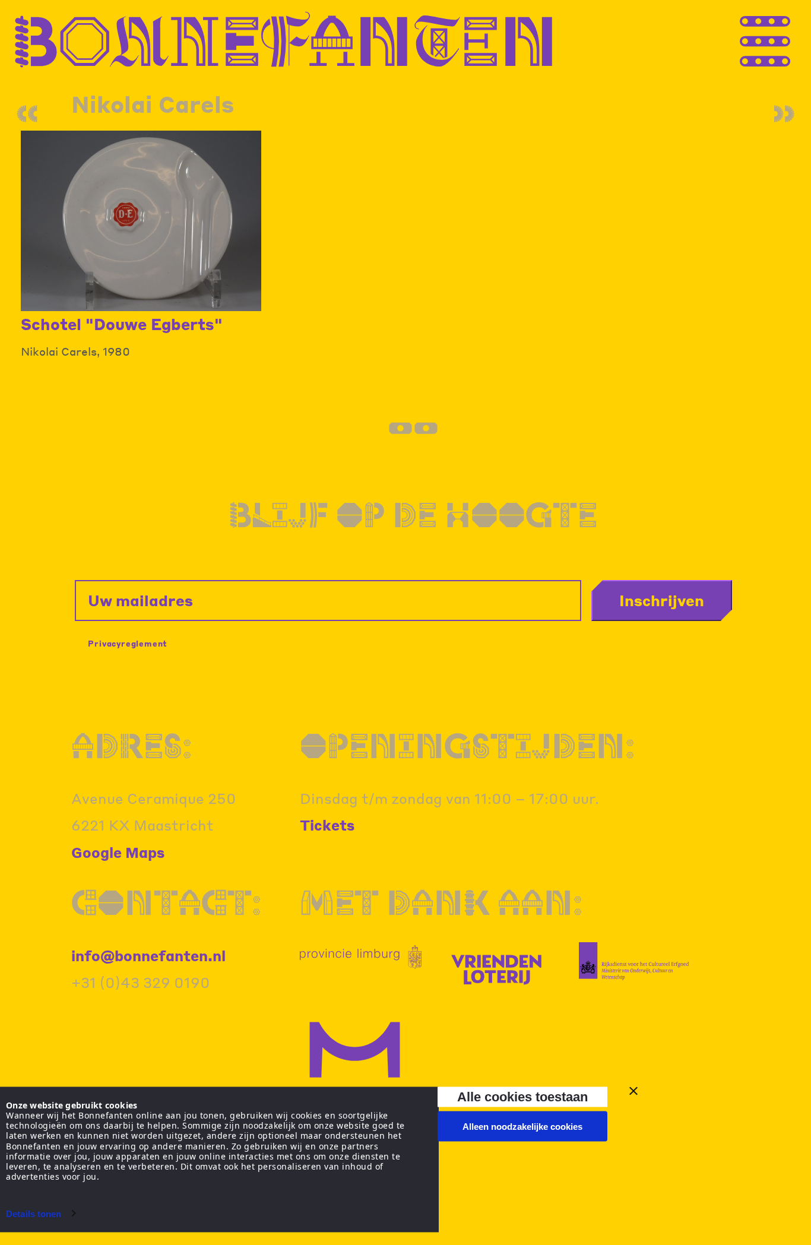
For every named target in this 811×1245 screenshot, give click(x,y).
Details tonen (33, 1213)
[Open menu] (787, 40)
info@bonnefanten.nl (148, 955)
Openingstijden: (467, 745)
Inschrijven (661, 600)
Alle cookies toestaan (522, 1096)
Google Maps (118, 852)
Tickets (327, 825)
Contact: (166, 902)
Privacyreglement (127, 643)
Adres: (131, 745)
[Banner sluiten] (633, 1091)
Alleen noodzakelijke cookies (522, 1127)
